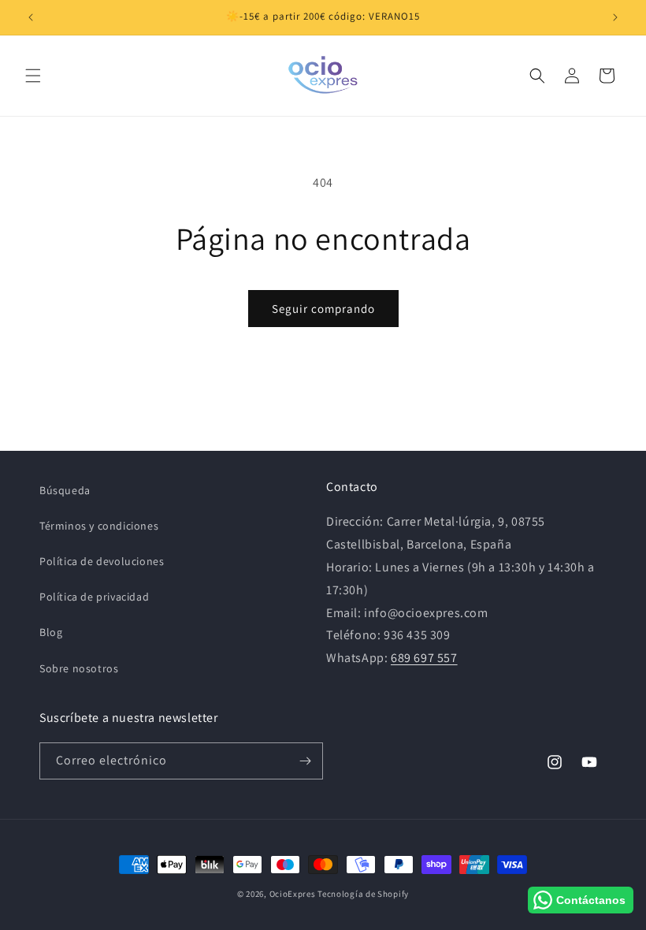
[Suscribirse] (305, 760)
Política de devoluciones (101, 561)
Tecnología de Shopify (363, 893)
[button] (33, 75)
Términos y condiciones (98, 526)
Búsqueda (65, 490)
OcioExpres (292, 893)
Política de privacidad (94, 597)
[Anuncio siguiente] (615, 17)
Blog (50, 632)
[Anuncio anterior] (30, 17)
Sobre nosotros (78, 668)
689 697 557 (424, 657)
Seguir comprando (323, 308)
